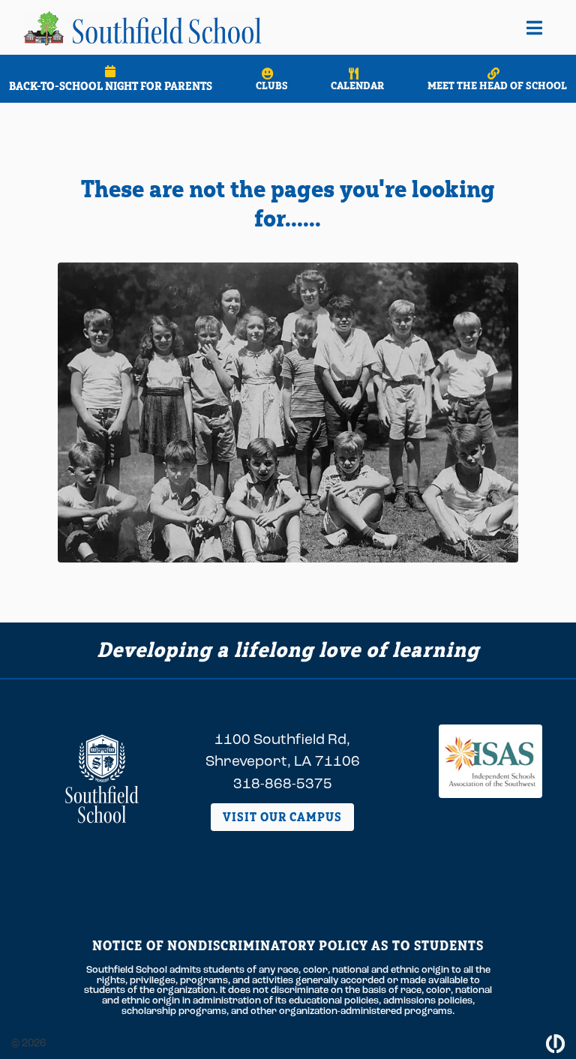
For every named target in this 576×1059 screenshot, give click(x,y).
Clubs (272, 86)
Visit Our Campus (282, 816)
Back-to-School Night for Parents (110, 86)
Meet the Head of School (497, 86)
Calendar (357, 86)
